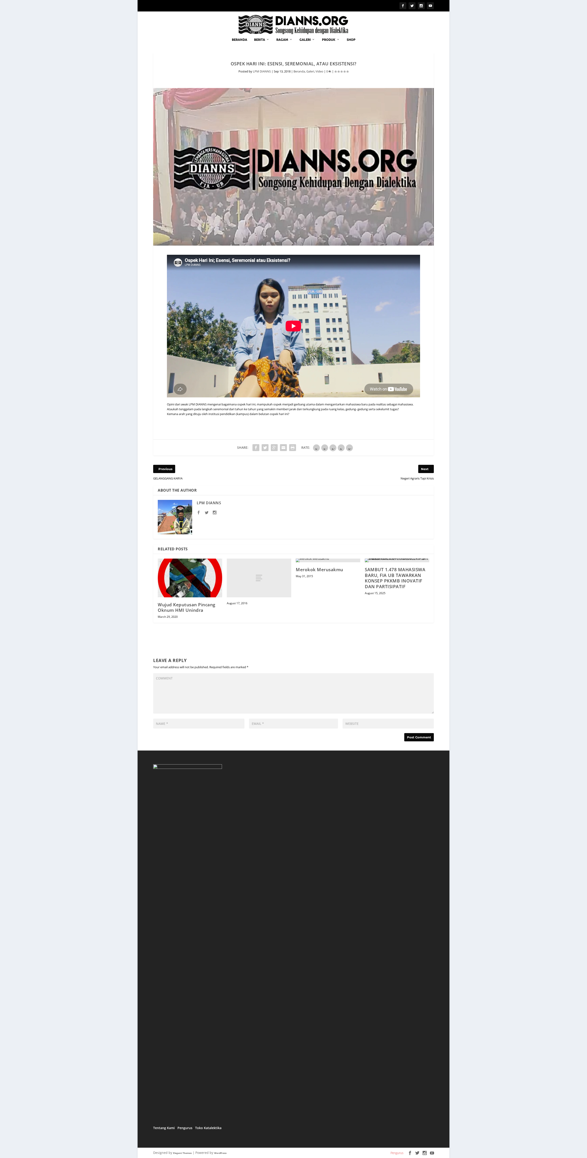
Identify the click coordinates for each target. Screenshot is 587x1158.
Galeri (305, 40)
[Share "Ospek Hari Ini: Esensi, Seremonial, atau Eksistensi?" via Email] (283, 447)
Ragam (282, 40)
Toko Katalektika (208, 1128)
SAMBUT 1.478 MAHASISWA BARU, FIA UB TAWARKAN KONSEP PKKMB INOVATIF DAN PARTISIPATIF (395, 578)
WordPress (220, 1153)
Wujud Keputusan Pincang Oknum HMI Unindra (187, 607)
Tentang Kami (164, 1128)
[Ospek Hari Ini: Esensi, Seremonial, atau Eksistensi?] (293, 166)
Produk (328, 40)
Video (319, 71)
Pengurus (184, 1128)
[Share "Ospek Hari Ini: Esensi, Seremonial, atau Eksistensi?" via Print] (292, 447)
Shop (351, 40)
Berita (259, 40)
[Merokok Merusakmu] (328, 560)
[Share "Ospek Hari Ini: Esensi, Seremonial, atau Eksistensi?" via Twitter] (265, 447)
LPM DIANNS (262, 71)
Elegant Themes (182, 1153)
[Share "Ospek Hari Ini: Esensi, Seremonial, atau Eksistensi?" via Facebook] (255, 447)
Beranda (239, 40)
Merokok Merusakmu (319, 570)
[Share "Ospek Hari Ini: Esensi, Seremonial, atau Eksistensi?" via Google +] (274, 447)
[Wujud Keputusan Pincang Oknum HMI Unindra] (190, 578)
